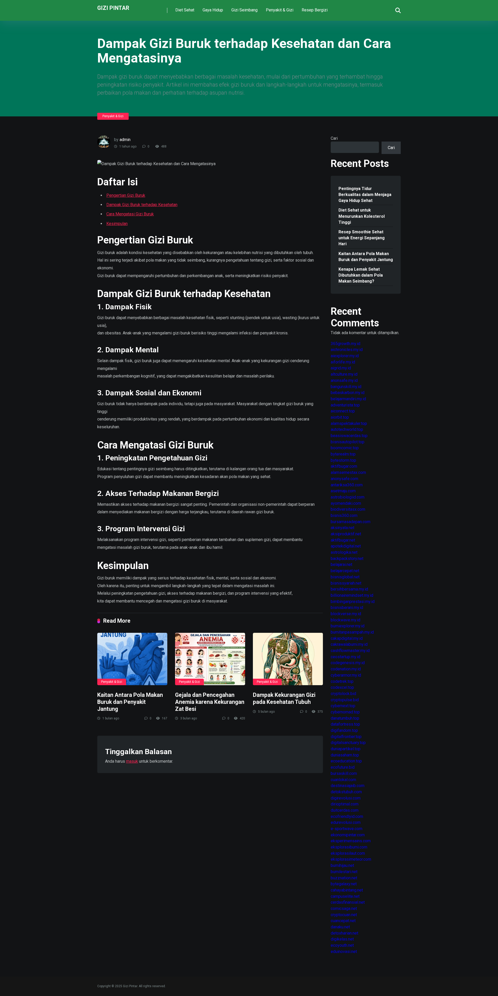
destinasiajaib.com (347, 785)
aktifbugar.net (343, 540)
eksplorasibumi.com (349, 847)
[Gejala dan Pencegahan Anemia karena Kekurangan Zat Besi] (210, 659)
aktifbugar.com (344, 466)
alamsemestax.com (348, 472)
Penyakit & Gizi (279, 10)
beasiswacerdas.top (349, 435)
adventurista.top (345, 405)
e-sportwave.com (346, 828)
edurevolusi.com (346, 822)
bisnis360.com (344, 515)
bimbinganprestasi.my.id (353, 601)
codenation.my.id (346, 669)
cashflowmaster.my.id (350, 650)
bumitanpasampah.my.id (352, 632)
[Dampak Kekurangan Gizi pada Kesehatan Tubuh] (288, 659)
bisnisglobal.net (345, 576)
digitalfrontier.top (346, 736)
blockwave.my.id (345, 620)
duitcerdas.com (344, 810)
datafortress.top (345, 724)
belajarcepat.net (345, 570)
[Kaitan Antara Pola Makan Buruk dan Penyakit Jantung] (132, 659)
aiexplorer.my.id (345, 355)
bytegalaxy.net (344, 883)
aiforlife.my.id (343, 362)
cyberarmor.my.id (346, 675)
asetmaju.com (343, 490)
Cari (334, 138)
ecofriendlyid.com (347, 816)
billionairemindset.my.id (352, 595)
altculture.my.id (344, 374)
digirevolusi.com (346, 798)
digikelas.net (342, 939)
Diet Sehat (184, 10)
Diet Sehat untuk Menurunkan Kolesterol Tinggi (361, 216)
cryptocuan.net (344, 914)
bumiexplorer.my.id (347, 625)
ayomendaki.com (346, 503)
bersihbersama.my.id (349, 589)
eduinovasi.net (344, 951)
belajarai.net (341, 564)
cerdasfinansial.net (348, 902)
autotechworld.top (347, 429)
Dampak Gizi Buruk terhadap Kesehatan (141, 204)
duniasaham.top (345, 755)
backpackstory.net (347, 558)
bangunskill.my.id (346, 386)
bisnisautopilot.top (347, 441)
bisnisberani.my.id (347, 607)
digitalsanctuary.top (348, 742)
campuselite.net (345, 896)
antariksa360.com (347, 484)
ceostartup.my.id (345, 656)
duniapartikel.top (346, 748)
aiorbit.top (340, 417)
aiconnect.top (343, 411)
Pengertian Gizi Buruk (125, 195)
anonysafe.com (344, 478)
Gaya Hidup (213, 10)
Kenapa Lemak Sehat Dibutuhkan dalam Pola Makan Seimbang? (360, 275)
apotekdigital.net (346, 546)
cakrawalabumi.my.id (349, 644)
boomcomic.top (345, 447)
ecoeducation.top (346, 761)
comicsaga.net (344, 908)
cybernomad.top (345, 712)
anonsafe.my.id (344, 380)
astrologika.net (344, 552)
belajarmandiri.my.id (348, 398)
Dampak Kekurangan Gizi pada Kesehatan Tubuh (284, 698)
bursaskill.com (344, 773)
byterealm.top (343, 454)
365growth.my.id (345, 343)
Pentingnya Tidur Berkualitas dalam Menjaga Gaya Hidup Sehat (364, 194)
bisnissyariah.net (346, 583)
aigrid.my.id (341, 368)
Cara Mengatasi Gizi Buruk (130, 214)
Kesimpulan (117, 223)
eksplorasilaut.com (348, 853)
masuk (132, 761)
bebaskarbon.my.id (347, 392)
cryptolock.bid (343, 693)
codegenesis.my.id (348, 662)
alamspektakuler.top (349, 423)
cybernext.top (343, 705)
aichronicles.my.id (347, 349)
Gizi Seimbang (244, 10)
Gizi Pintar (113, 8)
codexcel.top (342, 687)
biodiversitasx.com (348, 509)
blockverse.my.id (346, 613)
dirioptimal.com (344, 804)
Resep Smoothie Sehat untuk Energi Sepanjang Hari (361, 237)
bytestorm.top (343, 460)
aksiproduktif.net (346, 533)
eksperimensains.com (351, 840)
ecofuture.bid (343, 767)
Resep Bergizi (315, 10)
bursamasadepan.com (350, 521)
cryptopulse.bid (345, 699)
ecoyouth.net (342, 945)
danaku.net (340, 926)
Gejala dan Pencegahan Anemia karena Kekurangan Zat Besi (209, 702)
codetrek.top (342, 681)
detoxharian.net (344, 933)
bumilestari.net (344, 871)
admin (125, 139)
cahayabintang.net (347, 890)
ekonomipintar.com (348, 834)
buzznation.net (344, 877)
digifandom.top (344, 730)
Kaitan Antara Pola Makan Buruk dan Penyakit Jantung (130, 702)
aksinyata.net (342, 527)
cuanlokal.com (343, 779)
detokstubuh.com (346, 791)
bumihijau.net (342, 865)
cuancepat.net (343, 920)
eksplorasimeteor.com (351, 859)
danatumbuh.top (345, 718)
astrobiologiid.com (347, 497)
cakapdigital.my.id (347, 638)
